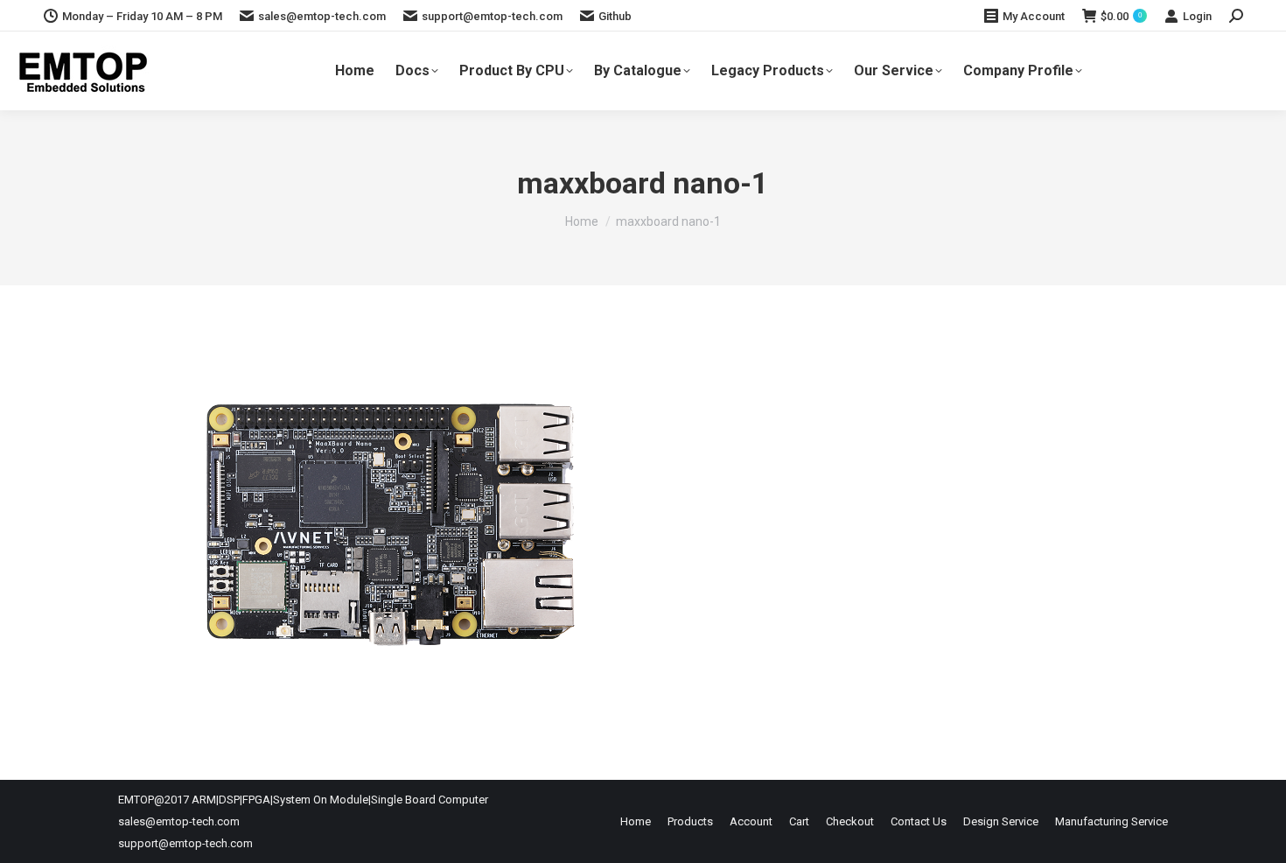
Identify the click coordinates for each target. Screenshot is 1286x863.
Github (615, 16)
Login (1197, 16)
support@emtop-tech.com (492, 16)
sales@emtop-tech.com (322, 16)
